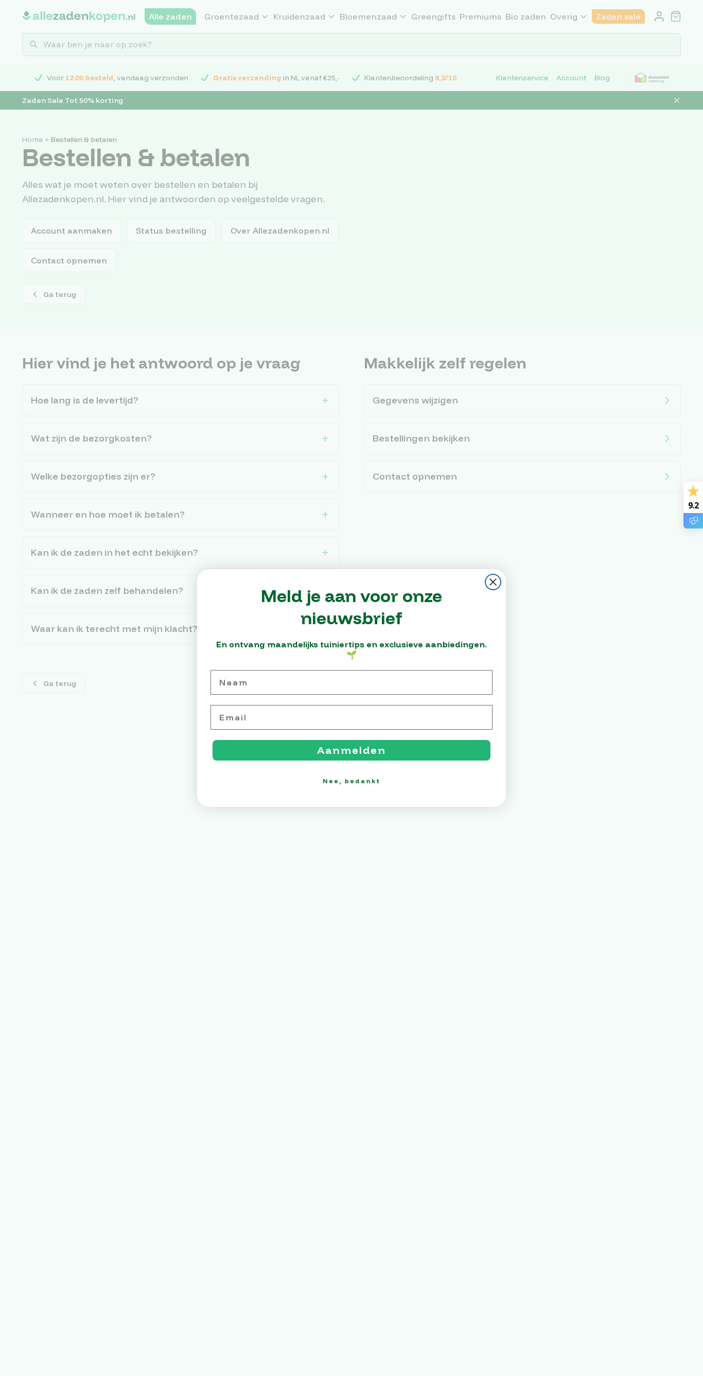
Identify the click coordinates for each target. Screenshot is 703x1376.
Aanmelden (351, 750)
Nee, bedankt (351, 781)
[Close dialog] (493, 582)
